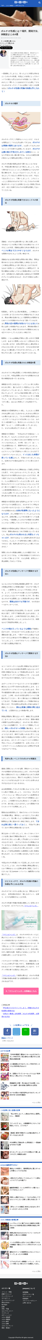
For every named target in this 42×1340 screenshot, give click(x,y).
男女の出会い (6, 1302)
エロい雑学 (5, 1321)
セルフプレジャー (7, 1311)
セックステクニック (8, 1300)
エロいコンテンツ (7, 1326)
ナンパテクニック (7, 1296)
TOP (2, 5)
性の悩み (4, 1304)
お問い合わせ (27, 1303)
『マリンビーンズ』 (30, 906)
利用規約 (25, 1298)
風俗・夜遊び (6, 1328)
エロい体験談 (9, 5)
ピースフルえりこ (5, 45)
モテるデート (6, 1298)
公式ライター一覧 (28, 1294)
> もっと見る (36, 1102)
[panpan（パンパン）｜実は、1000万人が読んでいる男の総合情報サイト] (21, 2)
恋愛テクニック (7, 1294)
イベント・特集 (7, 1292)
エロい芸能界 (6, 1317)
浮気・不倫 (5, 1309)
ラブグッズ (5, 1313)
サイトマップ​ (27, 1296)
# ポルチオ (10, 1041)
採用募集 (25, 1292)
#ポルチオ (21, 5)
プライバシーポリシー (30, 1300)
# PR (4, 1041)
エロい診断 (5, 1323)
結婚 (3, 1307)
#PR (17, 5)
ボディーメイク (7, 1315)
